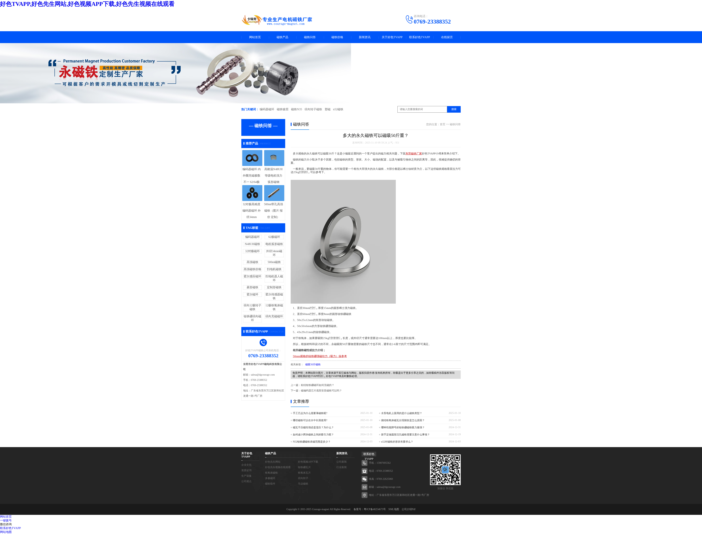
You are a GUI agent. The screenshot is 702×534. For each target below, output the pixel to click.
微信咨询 (6, 524)
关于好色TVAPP (392, 37)
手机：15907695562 (380, 463)
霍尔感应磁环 (252, 276)
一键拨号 (6, 520)
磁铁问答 (310, 37)
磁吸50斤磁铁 (313, 364)
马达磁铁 (303, 483)
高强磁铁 (252, 262)
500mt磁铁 (274, 262)
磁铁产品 (282, 37)
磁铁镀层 (282, 109)
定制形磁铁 (274, 287)
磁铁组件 (270, 483)
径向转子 (303, 478)
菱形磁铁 (252, 287)
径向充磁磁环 (274, 316)
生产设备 (246, 475)
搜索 (453, 109)
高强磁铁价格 (252, 269)
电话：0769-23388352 (381, 471)
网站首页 (255, 37)
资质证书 (246, 470)
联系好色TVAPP (419, 37)
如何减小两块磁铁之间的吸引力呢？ (313, 434)
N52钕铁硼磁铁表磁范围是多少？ (312, 441)
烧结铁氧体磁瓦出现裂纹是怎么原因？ (403, 420)
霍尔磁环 (252, 294)
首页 (442, 124)
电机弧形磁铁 (274, 244)
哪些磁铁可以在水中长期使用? (310, 420)
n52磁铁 (338, 109)
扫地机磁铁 (274, 269)
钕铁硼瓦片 (304, 467)
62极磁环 (274, 236)
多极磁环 (270, 478)
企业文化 (246, 465)
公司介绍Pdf (409, 509)
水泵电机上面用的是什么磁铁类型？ (401, 413)
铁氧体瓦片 (304, 472)
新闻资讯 (365, 37)
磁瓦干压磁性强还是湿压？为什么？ (313, 427)
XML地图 (393, 509)
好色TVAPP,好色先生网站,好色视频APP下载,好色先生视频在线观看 (87, 4)
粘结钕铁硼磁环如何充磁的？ (317, 385)
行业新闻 (341, 467)
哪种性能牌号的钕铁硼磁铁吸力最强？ (403, 427)
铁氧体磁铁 (271, 472)
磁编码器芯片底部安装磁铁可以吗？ (321, 390)
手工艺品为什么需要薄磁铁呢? (310, 413)
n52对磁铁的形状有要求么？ (397, 441)
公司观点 (246, 481)
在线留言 (447, 37)
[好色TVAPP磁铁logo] (277, 20)
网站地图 (6, 531)
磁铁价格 (337, 37)
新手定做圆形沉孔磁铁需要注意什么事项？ (405, 434)
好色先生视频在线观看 (278, 467)
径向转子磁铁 (313, 109)
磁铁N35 (296, 109)
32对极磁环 (252, 251)
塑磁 (328, 109)
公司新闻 (341, 461)
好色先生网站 (272, 461)
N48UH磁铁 (252, 244)
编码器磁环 (267, 109)
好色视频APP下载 (308, 461)
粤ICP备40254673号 (375, 509)
